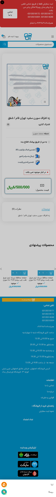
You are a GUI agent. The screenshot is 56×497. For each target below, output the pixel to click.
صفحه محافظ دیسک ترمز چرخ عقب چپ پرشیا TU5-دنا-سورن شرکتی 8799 (15, 280)
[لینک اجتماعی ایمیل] (8, 125)
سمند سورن (38, 133)
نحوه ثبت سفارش (46, 411)
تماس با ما (10, 14)
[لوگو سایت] (28, 36)
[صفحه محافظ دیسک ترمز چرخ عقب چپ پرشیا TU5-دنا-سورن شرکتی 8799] (15, 263)
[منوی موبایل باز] (52, 36)
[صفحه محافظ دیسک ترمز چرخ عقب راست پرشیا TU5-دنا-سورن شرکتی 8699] (41, 263)
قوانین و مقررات (47, 397)
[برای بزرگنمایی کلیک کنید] (45, 102)
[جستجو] (5, 44)
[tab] (46, 209)
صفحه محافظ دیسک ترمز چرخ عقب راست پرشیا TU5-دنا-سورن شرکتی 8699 (41, 280)
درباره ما (50, 391)
